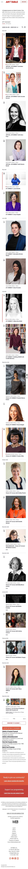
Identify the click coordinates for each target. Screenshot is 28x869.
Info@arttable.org (14, 853)
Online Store (14, 836)
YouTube (18, 858)
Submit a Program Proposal (10, 731)
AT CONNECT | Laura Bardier (13, 188)
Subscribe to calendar (13, 723)
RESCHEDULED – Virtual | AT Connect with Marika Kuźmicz (15, 546)
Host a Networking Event (14, 842)
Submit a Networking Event (10, 736)
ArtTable (12, 2)
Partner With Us (14, 838)
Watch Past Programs (8, 747)
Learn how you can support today (14, 793)
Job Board (14, 835)
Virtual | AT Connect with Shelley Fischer (16, 493)
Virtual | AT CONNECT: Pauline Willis (15, 456)
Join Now (24, 1)
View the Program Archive (9, 742)
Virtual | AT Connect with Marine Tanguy (15, 657)
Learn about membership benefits (14, 781)
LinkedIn (15, 858)
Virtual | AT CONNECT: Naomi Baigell (15, 424)
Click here (24, 804)
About (14, 829)
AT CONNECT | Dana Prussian (13, 287)
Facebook (13, 858)
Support (14, 833)
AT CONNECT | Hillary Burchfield (14, 321)
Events (3, 23)
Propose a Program (14, 840)
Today (14, 718)
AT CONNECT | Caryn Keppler (13, 214)
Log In (14, 828)
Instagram (10, 858)
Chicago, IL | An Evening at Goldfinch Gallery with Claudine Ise (15, 709)
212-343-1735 (14, 854)
